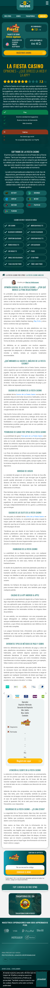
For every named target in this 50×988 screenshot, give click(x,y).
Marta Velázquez (32, 282)
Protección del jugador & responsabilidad (18, 955)
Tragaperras (30, 16)
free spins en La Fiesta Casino (32, 436)
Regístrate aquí (24, 761)
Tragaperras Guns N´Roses (25, 913)
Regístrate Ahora (24, 52)
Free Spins (7, 16)
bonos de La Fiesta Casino (26, 394)
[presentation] (4, 693)
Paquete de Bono (13, 34)
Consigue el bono (24, 872)
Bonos (18, 16)
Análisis (43, 16)
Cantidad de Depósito (36, 853)
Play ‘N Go (37, 321)
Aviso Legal (6, 969)
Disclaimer (16, 969)
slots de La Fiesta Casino (35, 516)
